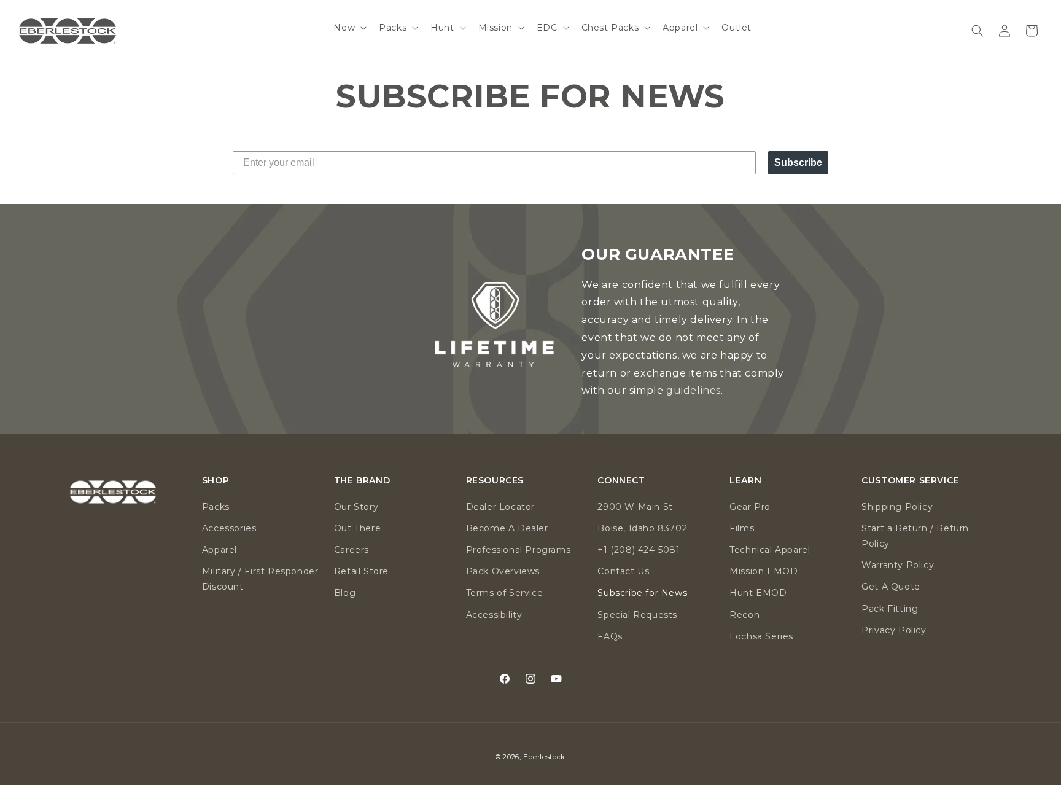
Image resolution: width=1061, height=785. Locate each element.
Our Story (356, 506)
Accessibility (494, 614)
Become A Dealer (507, 528)
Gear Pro (750, 506)
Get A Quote (890, 586)
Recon (744, 614)
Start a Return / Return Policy (915, 536)
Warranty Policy (897, 565)
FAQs (609, 636)
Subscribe (798, 162)
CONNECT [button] (621, 480)
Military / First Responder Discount (260, 579)
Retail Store (361, 571)
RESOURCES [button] (495, 480)
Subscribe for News (642, 592)
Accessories (229, 528)
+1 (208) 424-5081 (638, 549)
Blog (345, 592)
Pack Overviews (503, 571)
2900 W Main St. (636, 506)
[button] (348, 28)
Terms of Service (504, 592)
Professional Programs (518, 549)
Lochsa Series (761, 636)
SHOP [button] (215, 480)
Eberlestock (544, 756)
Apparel (219, 549)
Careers (351, 549)
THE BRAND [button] (362, 480)
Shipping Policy (897, 506)
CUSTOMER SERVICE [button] (910, 480)
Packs (216, 506)
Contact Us (623, 571)
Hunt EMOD (758, 592)
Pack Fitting (889, 608)
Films (741, 528)
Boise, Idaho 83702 (642, 528)
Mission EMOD (763, 571)
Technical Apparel (769, 549)
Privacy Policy (893, 630)
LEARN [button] (745, 480)
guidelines (693, 390)
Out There (357, 528)
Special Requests (637, 614)
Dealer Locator (500, 506)
